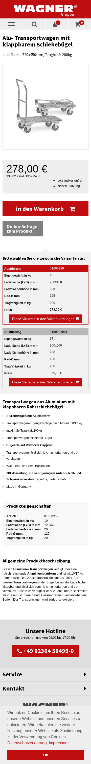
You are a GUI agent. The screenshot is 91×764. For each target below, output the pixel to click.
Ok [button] (45, 755)
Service (12, 674)
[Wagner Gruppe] (45, 9)
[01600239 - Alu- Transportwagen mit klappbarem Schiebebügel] (45, 107)
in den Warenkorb (40, 209)
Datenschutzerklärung (27, 743)
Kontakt (14, 688)
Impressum (59, 743)
